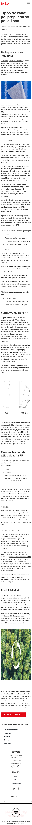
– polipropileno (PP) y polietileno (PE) (15, 109)
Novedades (7, 743)
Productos (3, 26)
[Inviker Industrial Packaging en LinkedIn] (13, 789)
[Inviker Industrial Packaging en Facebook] (18, 789)
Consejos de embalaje (11, 729)
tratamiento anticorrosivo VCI (20, 557)
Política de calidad (16, 783)
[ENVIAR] (31, 801)
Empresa (7, 736)
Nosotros (16, 776)
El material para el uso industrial (12, 61)
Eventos (6, 740)
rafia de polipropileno (10, 345)
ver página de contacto (13, 715)
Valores (16, 779)
